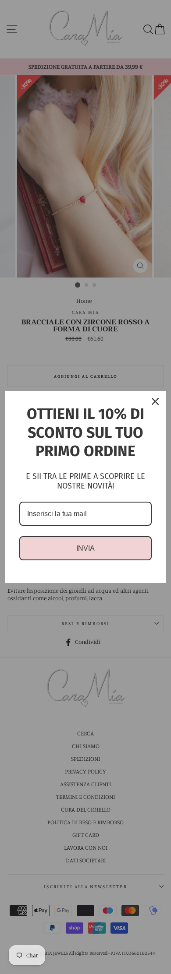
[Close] (155, 401)
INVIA (85, 548)
